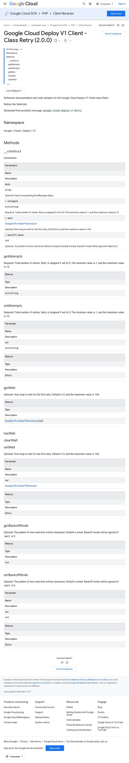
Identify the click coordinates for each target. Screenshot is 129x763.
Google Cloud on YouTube (110, 722)
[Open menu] (5, 4)
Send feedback (113, 33)
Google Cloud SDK (23, 13)
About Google (10, 741)
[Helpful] (118, 25)
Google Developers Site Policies (83, 683)
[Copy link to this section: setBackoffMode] (31, 575)
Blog (100, 707)
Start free (116, 13)
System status (42, 722)
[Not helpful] (123, 25)
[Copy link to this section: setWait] (18, 447)
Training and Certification (78, 730)
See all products (12, 707)
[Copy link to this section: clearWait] (20, 441)
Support (39, 712)
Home (6, 25)
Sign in (121, 4)
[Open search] (84, 4)
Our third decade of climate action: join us (86, 741)
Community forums (45, 707)
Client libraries (63, 13)
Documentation (20, 25)
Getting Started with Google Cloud (80, 713)
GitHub (69, 707)
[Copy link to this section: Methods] (23, 143)
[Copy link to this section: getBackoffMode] (31, 526)
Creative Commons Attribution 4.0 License (89, 679)
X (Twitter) (103, 717)
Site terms (36, 741)
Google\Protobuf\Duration (21, 223)
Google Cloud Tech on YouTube (108, 728)
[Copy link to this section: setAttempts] (25, 306)
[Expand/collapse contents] (21, 49)
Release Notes (42, 717)
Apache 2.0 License (41, 683)
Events (101, 712)
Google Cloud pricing (14, 712)
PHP (45, 13)
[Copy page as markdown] (65, 40)
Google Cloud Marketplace (17, 717)
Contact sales (10, 722)
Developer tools (38, 25)
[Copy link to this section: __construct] (24, 151)
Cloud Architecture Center (79, 725)
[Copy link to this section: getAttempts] (25, 257)
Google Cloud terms (53, 741)
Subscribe (54, 748)
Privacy (24, 741)
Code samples (73, 720)
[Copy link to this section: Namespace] (27, 123)
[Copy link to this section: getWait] (18, 388)
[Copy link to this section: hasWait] (18, 434)
